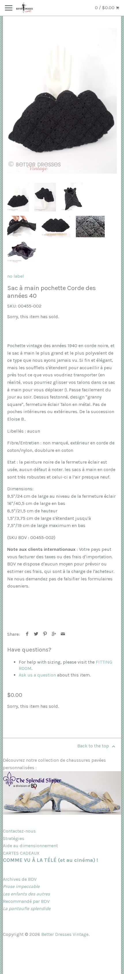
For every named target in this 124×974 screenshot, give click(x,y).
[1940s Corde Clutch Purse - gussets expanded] (72, 197)
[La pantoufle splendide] (62, 813)
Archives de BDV (20, 879)
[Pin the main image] (45, 634)
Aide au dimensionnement (30, 845)
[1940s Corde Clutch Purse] (62, 101)
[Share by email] (63, 634)
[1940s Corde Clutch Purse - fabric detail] (90, 226)
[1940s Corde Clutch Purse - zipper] (21, 226)
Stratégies (13, 838)
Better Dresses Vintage (65, 934)
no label (15, 276)
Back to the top (93, 746)
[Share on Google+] (54, 634)
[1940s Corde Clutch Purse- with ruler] (56, 226)
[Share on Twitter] (36, 634)
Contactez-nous (19, 831)
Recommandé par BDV (26, 901)
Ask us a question (37, 675)
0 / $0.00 (105, 7)
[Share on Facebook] (27, 634)
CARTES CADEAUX (21, 853)
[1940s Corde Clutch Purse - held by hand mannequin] (45, 197)
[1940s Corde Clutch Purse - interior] (21, 252)
